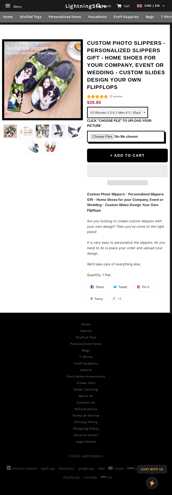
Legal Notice (86, 441)
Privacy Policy (86, 422)
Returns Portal (86, 435)
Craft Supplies (126, 17)
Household (97, 17)
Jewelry (86, 370)
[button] (151, 6)
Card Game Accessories (86, 376)
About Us (86, 396)
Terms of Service (86, 415)
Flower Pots (86, 383)
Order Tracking (86, 389)
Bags (150, 17)
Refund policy (86, 409)
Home (8, 17)
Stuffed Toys (31, 17)
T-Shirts (86, 357)
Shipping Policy (86, 428)
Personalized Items (65, 17)
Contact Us (86, 402)
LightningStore (86, 6)
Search (86, 331)
